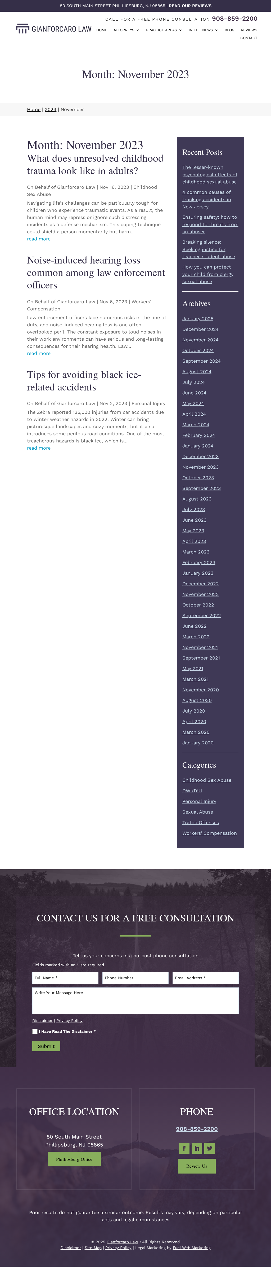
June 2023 (194, 520)
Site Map (93, 1247)
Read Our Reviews (190, 5)
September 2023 (201, 488)
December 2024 (200, 329)
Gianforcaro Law (76, 187)
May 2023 (193, 530)
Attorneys (124, 30)
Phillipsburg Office (74, 1159)
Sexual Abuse (197, 812)
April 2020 (194, 721)
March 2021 (195, 679)
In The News (201, 30)
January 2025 (197, 318)
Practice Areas (161, 30)
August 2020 (197, 700)
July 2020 (193, 711)
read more (39, 238)
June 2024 (194, 393)
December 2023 (200, 456)
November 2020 (200, 689)
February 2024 (198, 435)
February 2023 (198, 562)
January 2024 (197, 446)
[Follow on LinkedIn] (197, 1148)
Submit (46, 1046)
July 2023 (193, 509)
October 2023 (198, 477)
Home (101, 30)
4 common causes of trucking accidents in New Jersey (206, 199)
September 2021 (201, 658)
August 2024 (196, 371)
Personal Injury (148, 403)
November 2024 (200, 339)
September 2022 (201, 615)
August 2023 (197, 499)
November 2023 (200, 467)
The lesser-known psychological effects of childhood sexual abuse (209, 174)
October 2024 (198, 350)
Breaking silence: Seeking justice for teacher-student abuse (208, 249)
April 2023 (194, 541)
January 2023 (198, 573)
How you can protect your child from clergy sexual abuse (207, 274)
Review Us (196, 1166)
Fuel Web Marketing (192, 1247)
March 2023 (196, 552)
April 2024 (194, 414)
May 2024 (193, 403)
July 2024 (193, 382)
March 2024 (195, 424)
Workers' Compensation (209, 833)
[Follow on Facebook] (184, 1148)
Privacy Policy (69, 1020)
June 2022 (194, 626)
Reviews (249, 30)
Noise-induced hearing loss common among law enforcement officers (96, 272)
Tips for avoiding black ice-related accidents (84, 380)
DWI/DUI (192, 790)
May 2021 (192, 668)
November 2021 (200, 647)
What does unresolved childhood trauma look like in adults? (95, 164)
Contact (248, 38)
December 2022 (200, 583)
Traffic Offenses (200, 822)
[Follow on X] (209, 1148)
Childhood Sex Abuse (206, 780)
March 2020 (196, 732)
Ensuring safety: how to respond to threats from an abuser (210, 224)
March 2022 (196, 636)
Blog (229, 30)
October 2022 (198, 605)
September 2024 (201, 361)
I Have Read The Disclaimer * (67, 1031)
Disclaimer (42, 1020)
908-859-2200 (235, 18)
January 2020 (198, 742)
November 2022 (200, 594)
